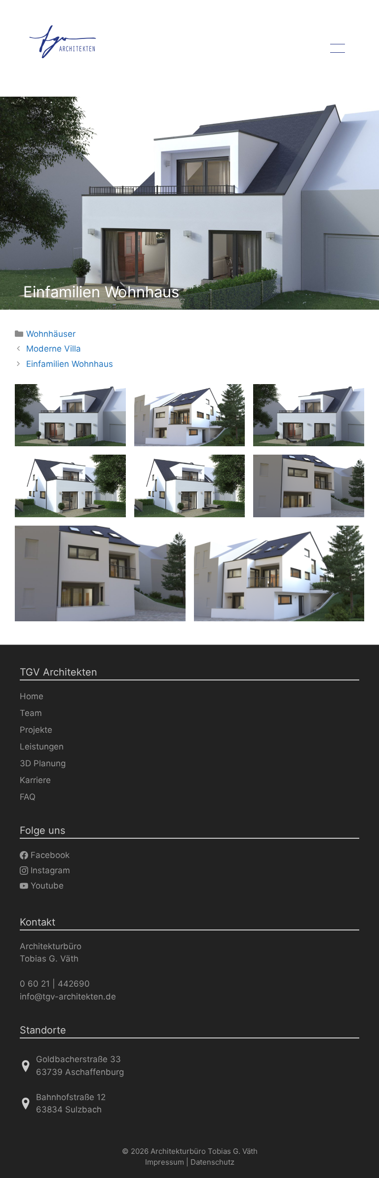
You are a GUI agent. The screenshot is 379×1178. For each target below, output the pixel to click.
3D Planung (43, 763)
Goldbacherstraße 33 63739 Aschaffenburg (80, 1065)
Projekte (36, 730)
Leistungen (42, 746)
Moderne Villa (53, 349)
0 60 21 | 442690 (55, 984)
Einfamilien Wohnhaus (69, 364)
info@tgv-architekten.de (68, 996)
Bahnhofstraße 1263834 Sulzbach (71, 1103)
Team (31, 713)
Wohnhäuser (51, 334)
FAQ (28, 797)
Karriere (35, 780)
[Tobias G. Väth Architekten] (62, 42)
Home (31, 696)
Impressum (164, 1162)
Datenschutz (212, 1162)
